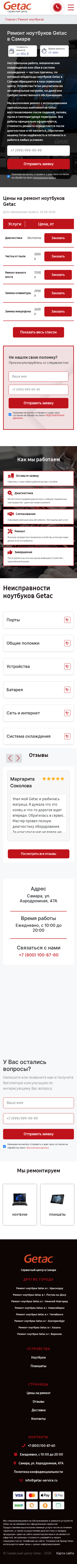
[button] (10, 758)
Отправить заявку (39, 164)
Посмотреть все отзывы (38, 854)
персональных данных (44, 177)
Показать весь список (38, 332)
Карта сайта (65, 1553)
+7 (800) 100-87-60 (39, 954)
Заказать (58, 238)
